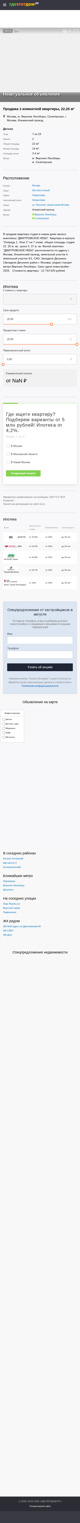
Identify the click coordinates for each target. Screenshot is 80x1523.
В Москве (16, 446)
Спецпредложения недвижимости (40, 952)
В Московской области (24, 454)
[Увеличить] (76, 30)
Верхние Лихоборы (45, 214)
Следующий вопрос (23, 473)
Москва (36, 185)
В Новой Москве (20, 462)
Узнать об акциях (40, 667)
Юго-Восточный (41, 190)
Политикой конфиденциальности (40, 686)
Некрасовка (38, 195)
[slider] (51, 324)
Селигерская (42, 218)
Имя (9, 633)
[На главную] (28, 4)
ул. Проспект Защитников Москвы (50, 205)
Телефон (13, 648)
